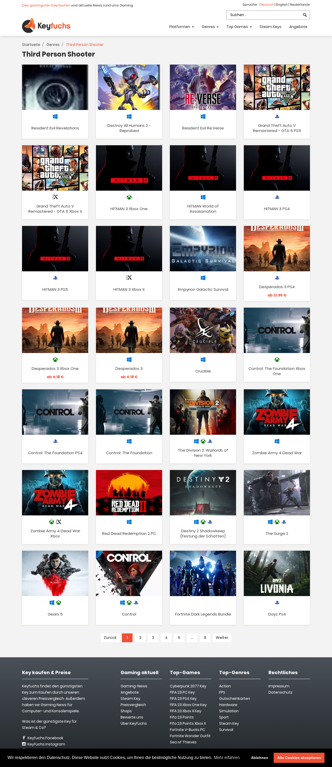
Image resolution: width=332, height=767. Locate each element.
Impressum (278, 686)
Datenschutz (280, 692)
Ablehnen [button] (259, 758)
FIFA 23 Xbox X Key (185, 711)
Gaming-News (134, 686)
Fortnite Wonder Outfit (190, 735)
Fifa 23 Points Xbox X (188, 723)
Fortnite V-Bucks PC (187, 729)
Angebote (298, 26)
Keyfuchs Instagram (46, 744)
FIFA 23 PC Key (182, 692)
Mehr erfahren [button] (227, 757)
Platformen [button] (180, 26)
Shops (126, 711)
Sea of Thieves (183, 742)
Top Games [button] (237, 26)
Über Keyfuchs (134, 723)
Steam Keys (270, 26)
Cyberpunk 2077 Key (188, 686)
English (282, 4)
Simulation (229, 711)
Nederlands (300, 4)
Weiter (222, 637)
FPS (222, 692)
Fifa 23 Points (182, 717)
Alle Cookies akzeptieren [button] (299, 758)
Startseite (31, 44)
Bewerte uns (132, 717)
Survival (226, 729)
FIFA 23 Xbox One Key (188, 704)
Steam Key (229, 723)
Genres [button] (209, 26)
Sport (224, 717)
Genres (53, 44)
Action (225, 686)
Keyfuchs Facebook (45, 738)
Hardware (228, 704)
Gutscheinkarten (234, 698)
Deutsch (267, 4)
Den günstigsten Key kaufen (46, 5)
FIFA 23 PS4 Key (183, 698)
